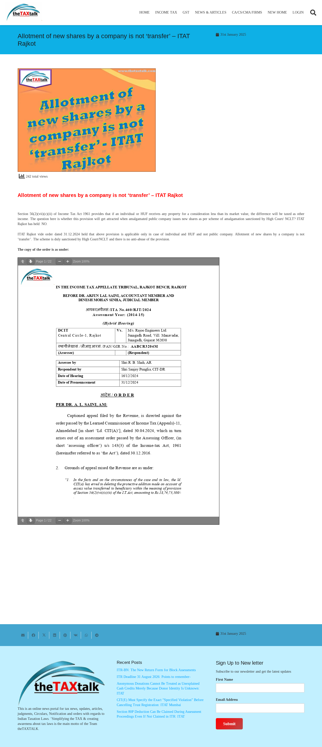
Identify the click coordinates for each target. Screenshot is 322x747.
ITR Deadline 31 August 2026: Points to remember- (154, 677)
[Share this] (33, 635)
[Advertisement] (235, 113)
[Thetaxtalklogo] (23, 12)
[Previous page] (22, 261)
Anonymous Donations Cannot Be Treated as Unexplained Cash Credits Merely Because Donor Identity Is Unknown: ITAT (158, 688)
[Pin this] (65, 635)
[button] (179, 12)
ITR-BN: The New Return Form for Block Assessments (156, 670)
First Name (224, 679)
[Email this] (23, 635)
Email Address (227, 700)
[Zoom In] (67, 261)
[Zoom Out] (59, 261)
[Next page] (30, 261)
